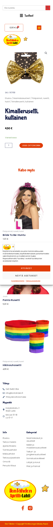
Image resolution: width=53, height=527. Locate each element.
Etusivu (8, 98)
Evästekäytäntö (17, 281)
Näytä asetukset (26, 275)
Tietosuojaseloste (33, 281)
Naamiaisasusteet (21, 98)
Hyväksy (26, 268)
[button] (26, 16)
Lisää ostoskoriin (31, 145)
